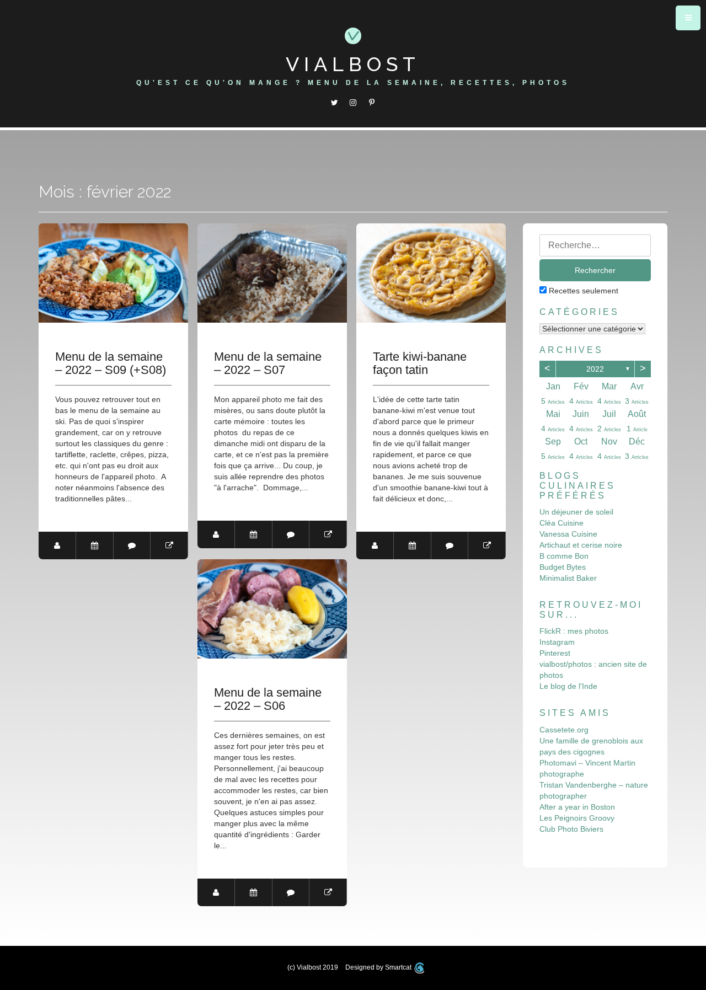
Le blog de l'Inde (568, 686)
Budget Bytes (562, 567)
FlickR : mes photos (573, 631)
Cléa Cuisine (561, 522)
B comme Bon (564, 556)
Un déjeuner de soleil (576, 511)
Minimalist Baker (568, 578)
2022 (595, 369)
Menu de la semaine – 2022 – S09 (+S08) (110, 363)
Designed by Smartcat (379, 967)
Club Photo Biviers (571, 829)
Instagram (557, 642)
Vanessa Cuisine (568, 533)
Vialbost (353, 64)
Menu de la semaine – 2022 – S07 (268, 363)
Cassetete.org (564, 729)
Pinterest (554, 653)
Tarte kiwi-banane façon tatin (420, 363)
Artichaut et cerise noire (580, 545)
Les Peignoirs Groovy (576, 818)
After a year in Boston (577, 806)
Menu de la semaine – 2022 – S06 (268, 699)
